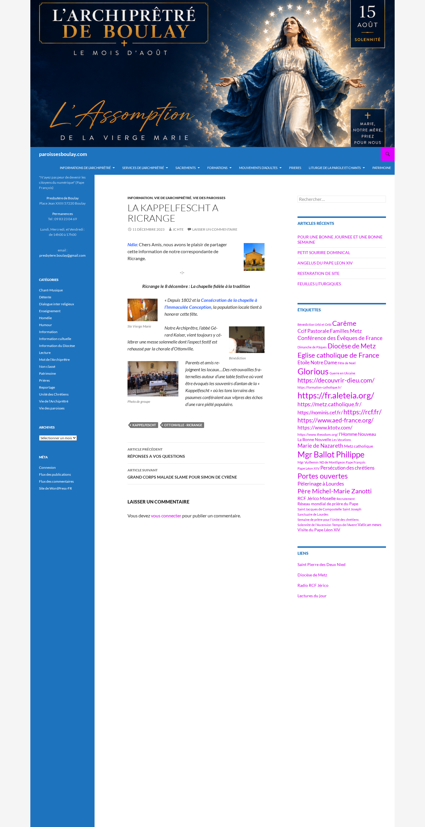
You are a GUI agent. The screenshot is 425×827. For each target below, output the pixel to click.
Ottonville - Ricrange (183, 425)
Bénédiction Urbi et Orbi (314, 324)
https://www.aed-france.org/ (336, 420)
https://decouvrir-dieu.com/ (336, 380)
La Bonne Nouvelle (314, 439)
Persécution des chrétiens (347, 468)
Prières (44, 380)
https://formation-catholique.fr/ (319, 387)
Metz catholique (358, 446)
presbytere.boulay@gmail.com (62, 255)
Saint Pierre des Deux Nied (321, 564)
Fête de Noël (347, 363)
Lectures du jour (312, 595)
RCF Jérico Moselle (317, 498)
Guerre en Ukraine (342, 373)
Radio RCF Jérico (313, 585)
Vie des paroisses (209, 198)
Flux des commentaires (56, 481)
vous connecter (166, 515)
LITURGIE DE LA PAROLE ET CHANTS (335, 168)
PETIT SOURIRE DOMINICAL (324, 252)
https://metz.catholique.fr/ (329, 404)
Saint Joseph (352, 509)
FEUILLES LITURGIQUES (319, 283)
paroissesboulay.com (63, 154)
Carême (344, 323)
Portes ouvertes (323, 475)
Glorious (313, 371)
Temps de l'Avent (344, 525)
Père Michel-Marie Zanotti (335, 491)
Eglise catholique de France (338, 355)
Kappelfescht (144, 425)
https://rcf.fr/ (362, 412)
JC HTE (178, 229)
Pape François (355, 462)
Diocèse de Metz (352, 346)
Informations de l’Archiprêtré (85, 168)
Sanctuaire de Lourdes (313, 514)
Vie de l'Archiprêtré (172, 198)
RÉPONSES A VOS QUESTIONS (156, 453)
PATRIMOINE (381, 168)
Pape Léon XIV (308, 468)
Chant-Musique (51, 290)
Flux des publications (55, 474)
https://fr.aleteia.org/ (336, 395)
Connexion (47, 467)
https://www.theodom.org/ (318, 434)
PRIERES (295, 168)
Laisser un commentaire (214, 229)
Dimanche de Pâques (312, 347)
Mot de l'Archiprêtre (54, 359)
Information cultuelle (55, 339)
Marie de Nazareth (320, 445)
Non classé (47, 366)
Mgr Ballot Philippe (331, 454)
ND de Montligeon (332, 462)
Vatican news (369, 524)
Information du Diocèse (57, 345)
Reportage (47, 387)
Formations (217, 168)
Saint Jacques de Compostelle (320, 509)
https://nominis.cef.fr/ (320, 412)
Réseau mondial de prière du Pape (328, 503)
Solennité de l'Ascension (314, 525)
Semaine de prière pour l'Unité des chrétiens (328, 519)
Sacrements (185, 168)
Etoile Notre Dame (317, 362)
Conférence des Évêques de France (340, 338)
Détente (45, 297)
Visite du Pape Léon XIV (319, 529)
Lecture (45, 352)
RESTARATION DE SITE (318, 273)
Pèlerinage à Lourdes (321, 483)
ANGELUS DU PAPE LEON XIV (325, 262)
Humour (45, 325)
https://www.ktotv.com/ (325, 427)
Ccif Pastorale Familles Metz (330, 331)
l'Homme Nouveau (357, 434)
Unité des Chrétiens (54, 394)
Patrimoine (47, 373)
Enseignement (49, 311)
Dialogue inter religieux (56, 304)
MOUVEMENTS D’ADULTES (258, 168)
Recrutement (346, 499)
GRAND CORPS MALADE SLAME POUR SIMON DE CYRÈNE (182, 473)
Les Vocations (341, 440)
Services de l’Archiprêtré (143, 168)
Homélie (45, 318)
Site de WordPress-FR (55, 488)
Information (140, 198)
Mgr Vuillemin (308, 462)
